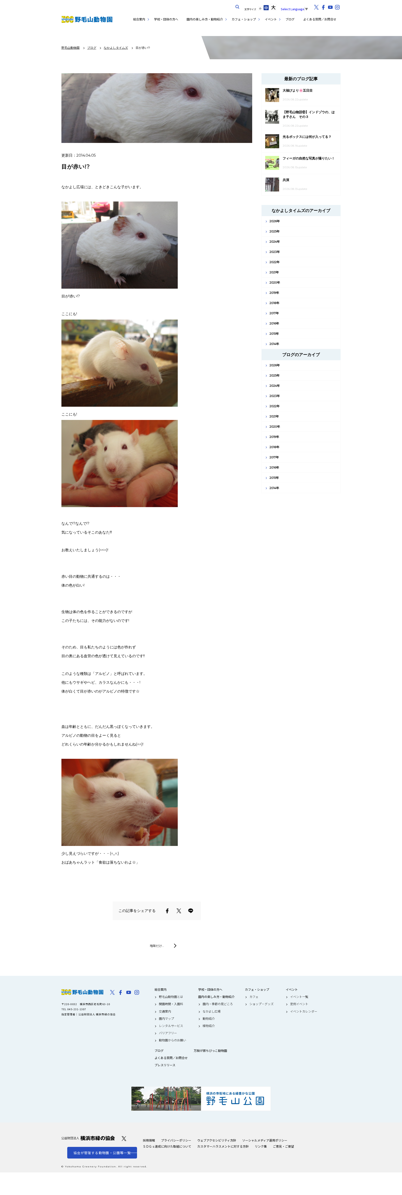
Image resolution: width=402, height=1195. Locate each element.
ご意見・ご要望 (283, 1146)
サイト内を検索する (237, 6)
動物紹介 (209, 1019)
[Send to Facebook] (167, 910)
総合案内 (139, 19)
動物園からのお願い (172, 1040)
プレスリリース (164, 1065)
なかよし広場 (212, 1011)
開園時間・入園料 (171, 1004)
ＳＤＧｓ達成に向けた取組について (167, 1146)
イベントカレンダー (303, 1011)
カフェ (253, 997)
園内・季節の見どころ (218, 1004)
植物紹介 (209, 1026)
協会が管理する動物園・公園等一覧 (102, 1152)
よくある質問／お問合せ (319, 19)
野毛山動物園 (82, 992)
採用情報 (149, 1140)
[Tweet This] (179, 910)
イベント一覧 (299, 997)
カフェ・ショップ (244, 19)
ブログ (290, 19)
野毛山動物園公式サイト (87, 19)
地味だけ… (157, 945)
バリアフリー (168, 1033)
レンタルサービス (171, 1026)
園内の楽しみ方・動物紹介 (205, 19)
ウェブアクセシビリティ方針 (216, 1140)
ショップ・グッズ (261, 1004)
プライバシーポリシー (176, 1140)
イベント (271, 19)
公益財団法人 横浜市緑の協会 (88, 1138)
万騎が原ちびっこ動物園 (210, 1051)
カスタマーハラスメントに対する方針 (223, 1146)
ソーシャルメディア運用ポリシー (264, 1140)
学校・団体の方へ (166, 19)
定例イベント (299, 1004)
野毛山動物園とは (171, 997)
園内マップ (166, 1019)
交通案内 (165, 1011)
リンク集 (261, 1146)
